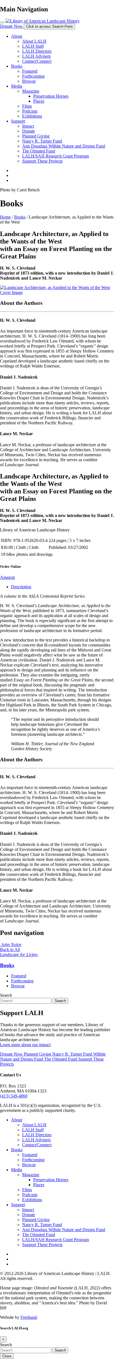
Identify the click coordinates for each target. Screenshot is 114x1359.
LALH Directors (36, 51)
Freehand (28, 1317)
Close (6, 1356)
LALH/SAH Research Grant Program (55, 156)
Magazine (30, 91)
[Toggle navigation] (2, 22)
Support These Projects (42, 161)
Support (18, 121)
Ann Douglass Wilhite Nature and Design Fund (63, 146)
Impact (28, 126)
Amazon (7, 577)
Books (16, 66)
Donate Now (12, 26)
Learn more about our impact (25, 1044)
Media (16, 86)
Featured (29, 71)
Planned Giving (36, 136)
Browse (29, 81)
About (16, 36)
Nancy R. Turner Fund (42, 141)
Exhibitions (32, 116)
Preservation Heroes (50, 96)
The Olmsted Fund (38, 151)
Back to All (10, 949)
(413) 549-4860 (13, 1096)
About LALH (34, 41)
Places (38, 101)
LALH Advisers (36, 56)
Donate (28, 131)
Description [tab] (21, 586)
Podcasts (29, 111)
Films (27, 106)
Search (6, 995)
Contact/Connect (36, 61)
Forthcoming (33, 76)
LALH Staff (33, 46)
